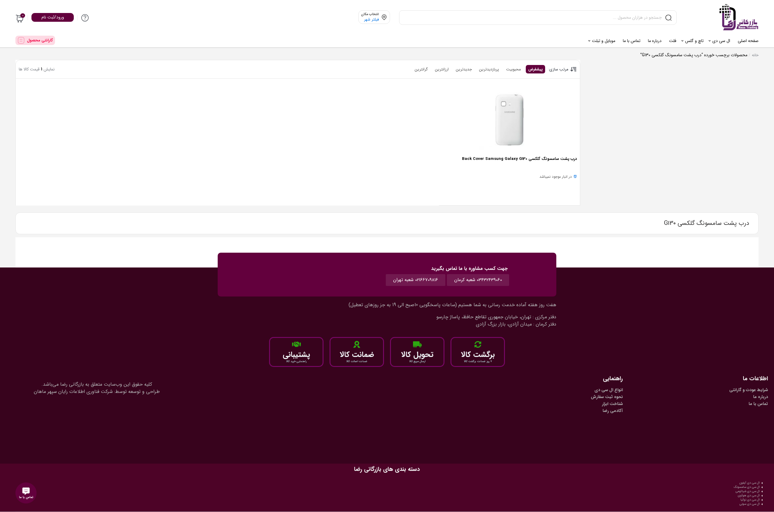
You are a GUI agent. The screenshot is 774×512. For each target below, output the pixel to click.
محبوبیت (513, 69)
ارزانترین (442, 69)
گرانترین (421, 69)
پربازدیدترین (489, 69)
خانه (755, 55)
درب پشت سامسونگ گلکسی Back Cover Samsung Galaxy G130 (519, 159)
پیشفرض (535, 69)
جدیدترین (464, 69)
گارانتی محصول (40, 40)
